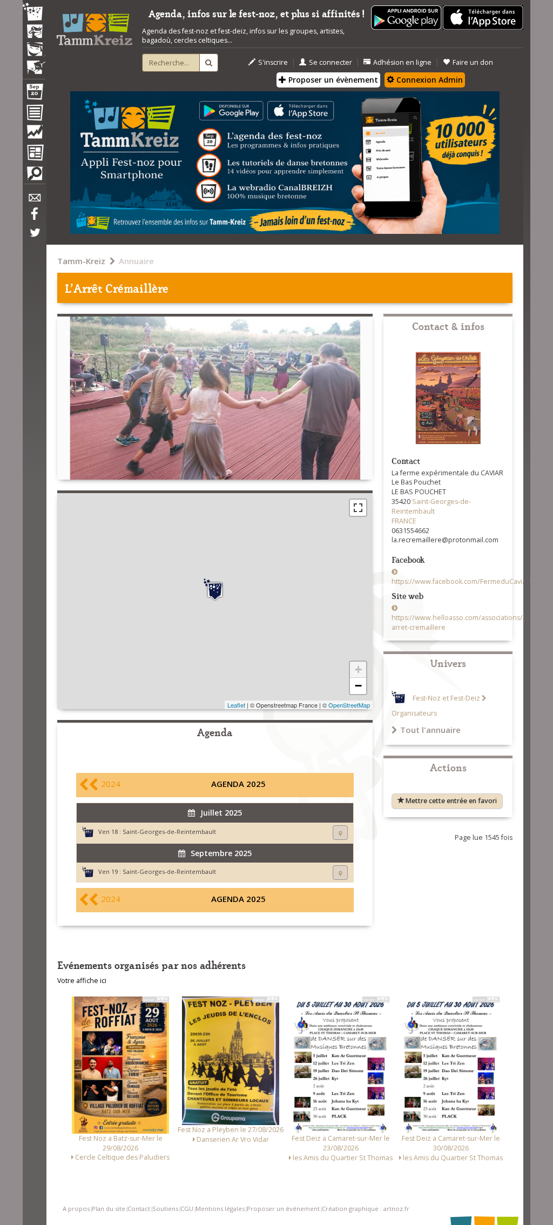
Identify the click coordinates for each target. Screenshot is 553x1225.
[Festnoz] (34, 13)
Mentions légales (220, 1208)
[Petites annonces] (34, 176)
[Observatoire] (34, 134)
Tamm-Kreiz (81, 260)
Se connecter (330, 62)
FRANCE (404, 521)
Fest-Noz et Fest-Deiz (446, 698)
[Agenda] (34, 94)
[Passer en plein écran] (358, 508)
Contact (138, 1208)
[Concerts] (34, 32)
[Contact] (34, 200)
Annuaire (136, 260)
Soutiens (165, 1208)
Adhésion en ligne (402, 62)
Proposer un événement (283, 1208)
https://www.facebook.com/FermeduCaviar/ (461, 581)
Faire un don (473, 62)
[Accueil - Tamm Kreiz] (94, 26)
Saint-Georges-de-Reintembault (169, 831)
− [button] (358, 685)
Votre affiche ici (81, 980)
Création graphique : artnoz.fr (365, 1208)
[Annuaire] (34, 114)
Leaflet (236, 705)
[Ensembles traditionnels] (34, 63)
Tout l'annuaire (430, 729)
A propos (76, 1208)
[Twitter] (34, 238)
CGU (186, 1208)
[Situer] (340, 832)
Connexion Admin (428, 80)
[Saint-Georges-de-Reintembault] (215, 589)
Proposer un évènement (332, 80)
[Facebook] (34, 217)
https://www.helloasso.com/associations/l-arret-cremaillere (459, 622)
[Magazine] (34, 154)
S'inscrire (273, 62)
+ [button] (358, 669)
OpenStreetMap (349, 705)
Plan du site (108, 1208)
